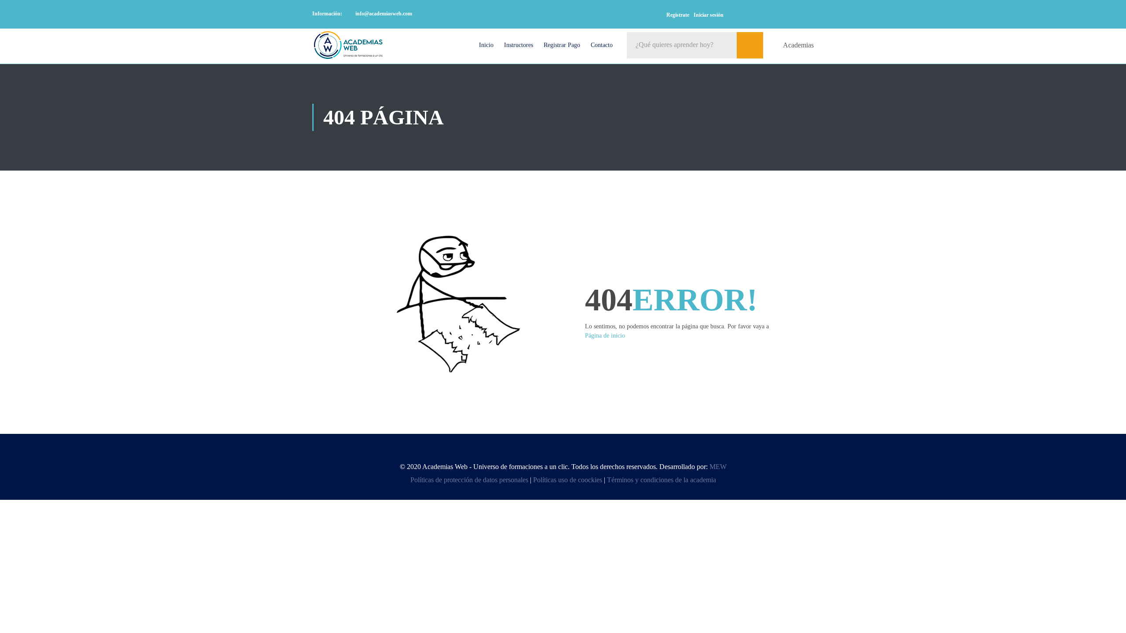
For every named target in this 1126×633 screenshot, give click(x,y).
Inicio (486, 45)
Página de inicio (605, 335)
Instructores (518, 45)
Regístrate (677, 15)
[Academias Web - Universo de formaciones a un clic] (348, 45)
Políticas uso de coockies (567, 480)
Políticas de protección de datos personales (469, 480)
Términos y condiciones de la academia (661, 480)
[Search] (750, 45)
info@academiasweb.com (383, 14)
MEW (718, 466)
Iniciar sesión (709, 15)
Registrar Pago (562, 45)
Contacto (602, 45)
